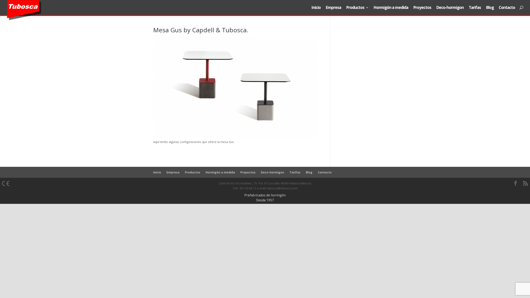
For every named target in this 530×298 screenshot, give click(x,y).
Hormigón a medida (390, 8)
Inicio (316, 8)
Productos (355, 8)
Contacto (507, 8)
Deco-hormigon (450, 8)
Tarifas (475, 8)
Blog (490, 8)
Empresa (333, 8)
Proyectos (422, 8)
